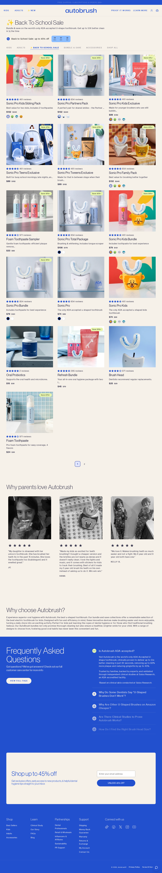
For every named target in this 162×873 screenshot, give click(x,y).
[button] (6, 10)
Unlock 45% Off (116, 783)
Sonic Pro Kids (118, 305)
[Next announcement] (155, 2)
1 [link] (77, 464)
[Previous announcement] (7, 2)
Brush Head (116, 375)
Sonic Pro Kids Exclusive (124, 103)
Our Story (35, 829)
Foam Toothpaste (17, 440)
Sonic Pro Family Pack (123, 172)
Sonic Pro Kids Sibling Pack (23, 103)
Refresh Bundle (67, 375)
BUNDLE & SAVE (72, 48)
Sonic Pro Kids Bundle (123, 239)
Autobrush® (122, 867)
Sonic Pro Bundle (17, 305)
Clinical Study (37, 825)
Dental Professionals (61, 826)
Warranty (83, 837)
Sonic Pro (64, 305)
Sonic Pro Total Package (73, 239)
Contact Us (84, 852)
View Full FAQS (19, 681)
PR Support (60, 848)
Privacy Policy (134, 867)
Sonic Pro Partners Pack (73, 103)
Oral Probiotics (15, 375)
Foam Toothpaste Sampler (23, 239)
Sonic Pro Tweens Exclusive (75, 172)
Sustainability (61, 844)
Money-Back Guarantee (84, 831)
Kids (9, 48)
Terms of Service (149, 867)
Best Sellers (11, 825)
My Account (84, 848)
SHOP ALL (112, 48)
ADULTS (21, 48)
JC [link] (9, 567)
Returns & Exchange (83, 842)
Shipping (83, 825)
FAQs (33, 833)
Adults (9, 833)
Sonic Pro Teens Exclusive (22, 172)
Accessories (94, 48)
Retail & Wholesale (63, 832)
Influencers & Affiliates (61, 838)
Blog (33, 837)
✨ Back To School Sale (44, 48)
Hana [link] (62, 576)
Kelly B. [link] (116, 562)
